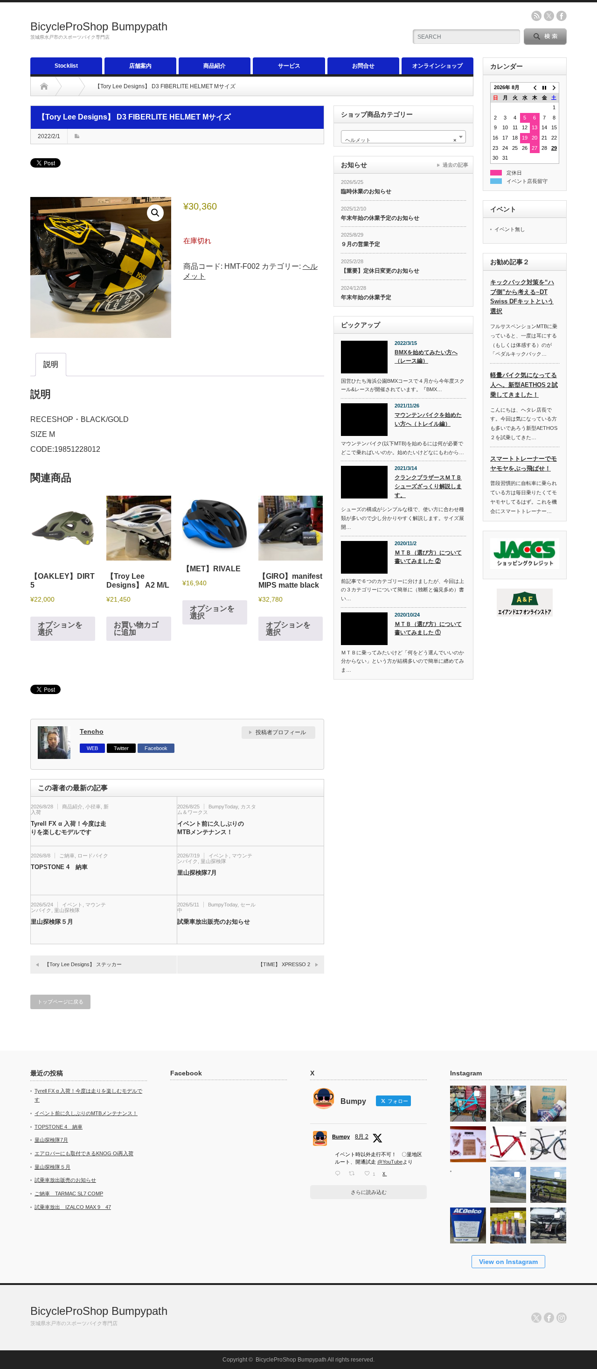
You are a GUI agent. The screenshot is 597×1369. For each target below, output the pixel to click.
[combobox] (403, 136)
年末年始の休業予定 (366, 297)
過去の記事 (455, 165)
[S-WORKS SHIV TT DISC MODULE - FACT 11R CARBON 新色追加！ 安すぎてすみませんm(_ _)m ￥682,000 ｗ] (508, 1141)
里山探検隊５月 (52, 921)
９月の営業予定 (360, 244)
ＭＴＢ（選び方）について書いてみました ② (428, 557)
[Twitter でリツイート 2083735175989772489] (354, 1173)
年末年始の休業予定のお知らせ (380, 218)
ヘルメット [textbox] (400, 140)
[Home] (44, 86)
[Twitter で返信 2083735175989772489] (340, 1173)
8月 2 (361, 1136)
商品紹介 (214, 66)
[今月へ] (544, 88)
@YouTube (390, 1162)
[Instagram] (561, 1318)
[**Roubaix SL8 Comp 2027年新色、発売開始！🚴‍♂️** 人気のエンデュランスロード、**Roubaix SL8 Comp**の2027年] (548, 1141)
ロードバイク (92, 855)
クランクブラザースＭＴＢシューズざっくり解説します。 (428, 486)
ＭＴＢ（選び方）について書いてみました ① (428, 628)
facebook (561, 16)
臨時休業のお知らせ (366, 191)
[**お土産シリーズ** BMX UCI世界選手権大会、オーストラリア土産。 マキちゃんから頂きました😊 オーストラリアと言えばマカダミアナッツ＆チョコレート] (468, 1141)
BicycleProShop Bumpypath (98, 26)
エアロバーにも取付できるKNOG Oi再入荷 (84, 1153)
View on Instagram (508, 1261)
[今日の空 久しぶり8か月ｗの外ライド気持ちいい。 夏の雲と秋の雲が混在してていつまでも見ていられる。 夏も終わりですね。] (508, 1182)
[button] (155, 212)
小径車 (93, 806)
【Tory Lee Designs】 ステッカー (83, 964)
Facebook (156, 748)
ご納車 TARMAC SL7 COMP (69, 1193)
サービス (289, 66)
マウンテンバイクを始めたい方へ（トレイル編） (428, 419)
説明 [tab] (50, 364)
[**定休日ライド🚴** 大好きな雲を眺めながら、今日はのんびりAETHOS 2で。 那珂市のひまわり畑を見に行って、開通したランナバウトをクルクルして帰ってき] (548, 1182)
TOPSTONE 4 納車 (59, 867)
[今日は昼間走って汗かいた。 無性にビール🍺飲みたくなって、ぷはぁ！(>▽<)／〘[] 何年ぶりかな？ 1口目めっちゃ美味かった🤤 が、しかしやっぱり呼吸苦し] (468, 1182)
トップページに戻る (60, 1001)
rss (536, 16)
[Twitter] (536, 1318)
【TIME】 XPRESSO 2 (284, 964)
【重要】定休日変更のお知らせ (380, 270)
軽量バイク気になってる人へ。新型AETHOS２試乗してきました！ (524, 385)
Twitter (121, 748)
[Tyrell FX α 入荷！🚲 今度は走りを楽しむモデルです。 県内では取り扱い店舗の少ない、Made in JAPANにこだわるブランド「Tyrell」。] (468, 1101)
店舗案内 (140, 66)
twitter (549, 16)
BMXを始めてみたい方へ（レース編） (426, 357)
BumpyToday (223, 806)
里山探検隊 (213, 861)
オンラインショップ (437, 66)
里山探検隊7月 (197, 872)
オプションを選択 (60, 628)
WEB (92, 748)
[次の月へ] (554, 88)
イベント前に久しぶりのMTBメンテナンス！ (210, 827)
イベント (218, 855)
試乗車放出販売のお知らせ (213, 921)
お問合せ (363, 66)
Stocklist (66, 66)
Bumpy (341, 1136)
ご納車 (67, 855)
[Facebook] (549, 1318)
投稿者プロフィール (281, 732)
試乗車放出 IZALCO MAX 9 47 (73, 1207)
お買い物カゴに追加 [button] (136, 628)
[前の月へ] (535, 88)
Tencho (92, 731)
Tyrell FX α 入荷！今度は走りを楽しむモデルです (68, 827)
